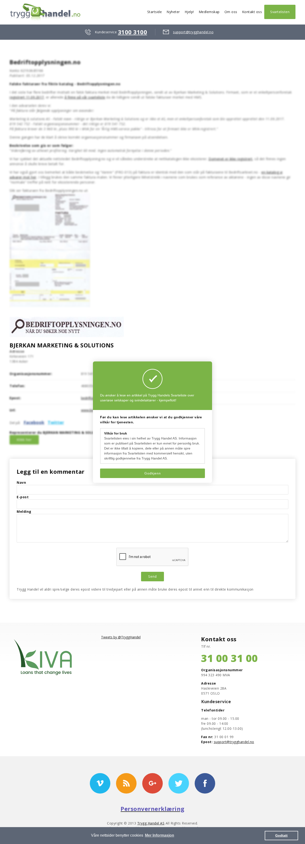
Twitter (56, 422)
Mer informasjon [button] (159, 835)
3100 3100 (132, 32)
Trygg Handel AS (151, 823)
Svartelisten (280, 12)
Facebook (34, 422)
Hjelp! (189, 12)
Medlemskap (209, 12)
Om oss (230, 12)
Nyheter (173, 12)
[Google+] (152, 783)
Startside (154, 12)
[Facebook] (205, 783)
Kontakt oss (252, 12)
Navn (21, 482)
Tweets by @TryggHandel (121, 637)
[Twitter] (178, 783)
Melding (24, 511)
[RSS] (126, 783)
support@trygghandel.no (193, 32)
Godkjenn (152, 473)
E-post (23, 497)
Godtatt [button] (281, 835)
